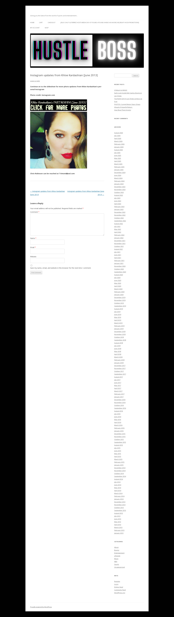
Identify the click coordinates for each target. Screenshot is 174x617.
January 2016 (118, 431)
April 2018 (117, 354)
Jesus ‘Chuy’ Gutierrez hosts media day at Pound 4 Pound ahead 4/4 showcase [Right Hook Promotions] (100, 23)
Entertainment (119, 553)
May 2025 (117, 158)
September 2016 (120, 408)
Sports (116, 564)
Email (33, 247)
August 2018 (118, 343)
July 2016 (117, 414)
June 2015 (117, 451)
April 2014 (117, 490)
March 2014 (118, 493)
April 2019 (117, 320)
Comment (34, 212)
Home (32, 23)
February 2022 (119, 235)
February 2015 (119, 462)
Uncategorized (119, 567)
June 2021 (117, 255)
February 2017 (119, 394)
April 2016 (117, 422)
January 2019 (118, 329)
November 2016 (119, 402)
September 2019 (120, 306)
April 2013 (117, 525)
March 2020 (118, 289)
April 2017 (117, 388)
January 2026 (118, 147)
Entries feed (118, 587)
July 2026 (117, 136)
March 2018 (118, 357)
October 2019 (119, 303)
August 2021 (118, 249)
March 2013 (118, 527)
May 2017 (117, 385)
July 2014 (117, 482)
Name (33, 238)
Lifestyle (117, 556)
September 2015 (120, 442)
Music (116, 559)
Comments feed (120, 590)
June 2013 (117, 519)
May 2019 (117, 317)
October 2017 (119, 371)
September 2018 (120, 340)
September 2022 (120, 221)
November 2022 (119, 215)
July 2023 (117, 198)
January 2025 (118, 170)
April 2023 (117, 204)
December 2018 (119, 331)
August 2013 (118, 513)
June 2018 (117, 348)
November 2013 (119, 505)
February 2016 (119, 428)
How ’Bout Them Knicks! (122, 110)
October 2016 (119, 405)
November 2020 (119, 266)
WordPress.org (119, 593)
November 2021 (119, 243)
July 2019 (117, 312)
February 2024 (119, 181)
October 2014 (119, 473)
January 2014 (118, 499)
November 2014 (119, 471)
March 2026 (118, 141)
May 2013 (117, 522)
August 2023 (118, 195)
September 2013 (120, 510)
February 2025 (119, 167)
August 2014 (118, 479)
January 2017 (118, 397)
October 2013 (119, 507)
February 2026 (119, 144)
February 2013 (119, 530)
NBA (115, 561)
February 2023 (119, 207)
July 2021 (117, 252)
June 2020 (117, 280)
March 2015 (118, 459)
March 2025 (118, 164)
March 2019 (118, 323)
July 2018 (117, 346)
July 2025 (117, 153)
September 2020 (120, 272)
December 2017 (119, 366)
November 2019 (119, 300)
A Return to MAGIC (120, 90)
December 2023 (119, 187)
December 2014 (119, 468)
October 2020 (119, 269)
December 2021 (119, 241)
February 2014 (119, 496)
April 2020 (117, 286)
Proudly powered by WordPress (41, 607)
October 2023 (119, 192)
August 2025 (118, 150)
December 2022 (119, 212)
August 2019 (118, 309)
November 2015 (119, 437)
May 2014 (117, 488)
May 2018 (117, 351)
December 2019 (119, 297)
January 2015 (118, 465)
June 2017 (117, 383)
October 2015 (119, 439)
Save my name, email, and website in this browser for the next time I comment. (60, 268)
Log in (116, 584)
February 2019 (119, 326)
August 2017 (118, 377)
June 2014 (117, 485)
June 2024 (117, 175)
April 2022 (117, 232)
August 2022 (118, 224)
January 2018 (118, 363)
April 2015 (117, 456)
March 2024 (118, 178)
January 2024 (118, 184)
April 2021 (117, 258)
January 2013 (118, 533)
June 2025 (117, 155)
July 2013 (117, 516)
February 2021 (119, 260)
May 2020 (117, 283)
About (116, 547)
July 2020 (117, 277)
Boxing (116, 550)
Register (117, 581)
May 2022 (117, 229)
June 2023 (117, 201)
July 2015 (117, 448)
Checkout (51, 23)
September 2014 (120, 476)
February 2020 (119, 292)
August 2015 (118, 445)
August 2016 (118, 411)
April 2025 (117, 161)
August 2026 (118, 133)
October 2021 (119, 246)
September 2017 (120, 374)
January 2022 (118, 238)
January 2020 (118, 295)
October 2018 (119, 337)
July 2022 (117, 226)
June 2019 (117, 314)
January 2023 (118, 209)
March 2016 (118, 425)
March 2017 (118, 391)
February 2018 (119, 360)
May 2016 (117, 419)
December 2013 (119, 502)
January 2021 (118, 263)
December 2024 (119, 172)
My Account (35, 28)
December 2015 (119, 434)
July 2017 (117, 380)
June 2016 (117, 417)
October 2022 (119, 218)
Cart (41, 23)
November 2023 (119, 189)
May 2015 (117, 454)
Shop (47, 28)
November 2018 (119, 334)
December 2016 (119, 400)
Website (33, 256)
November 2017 (119, 368)
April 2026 (117, 138)
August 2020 (118, 275)
